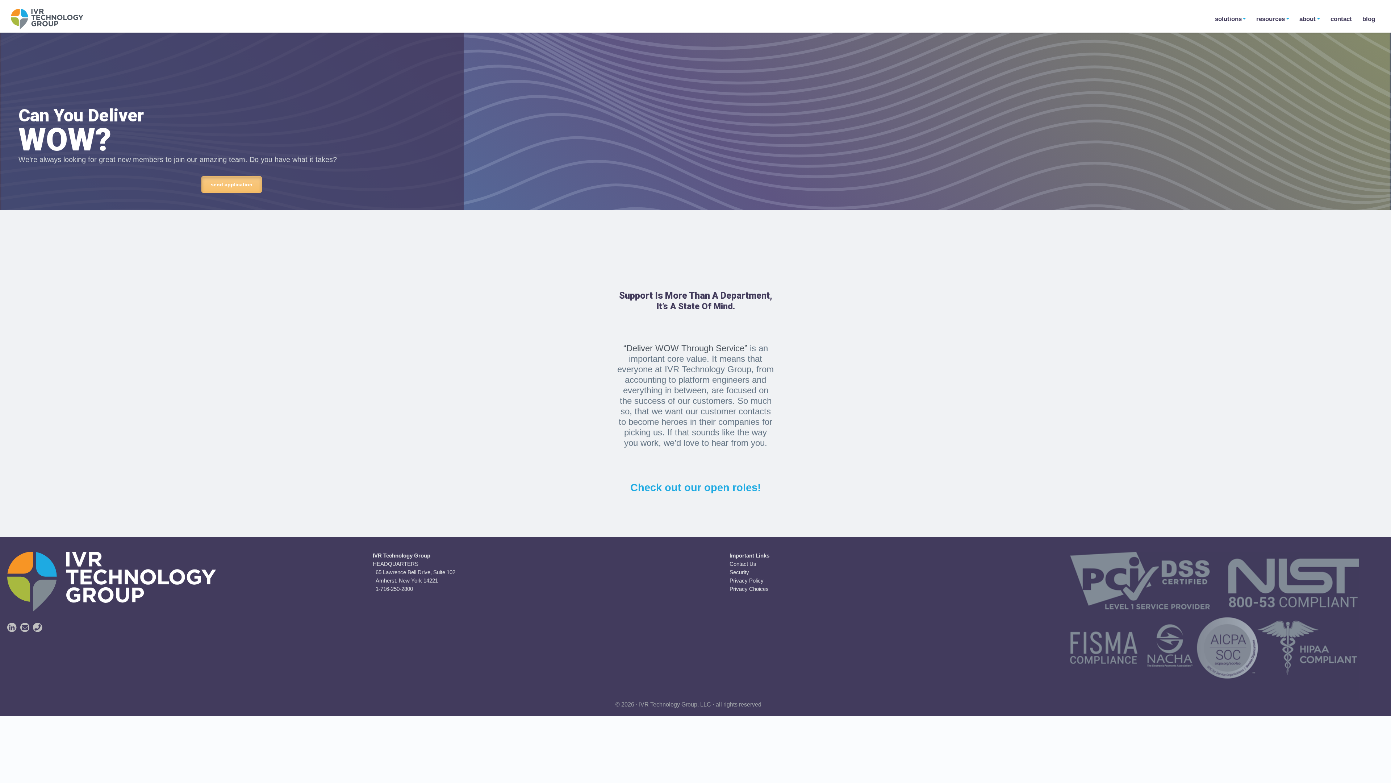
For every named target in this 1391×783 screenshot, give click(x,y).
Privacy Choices (749, 589)
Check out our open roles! (695, 487)
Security (739, 572)
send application (231, 184)
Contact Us (743, 564)
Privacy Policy (747, 580)
